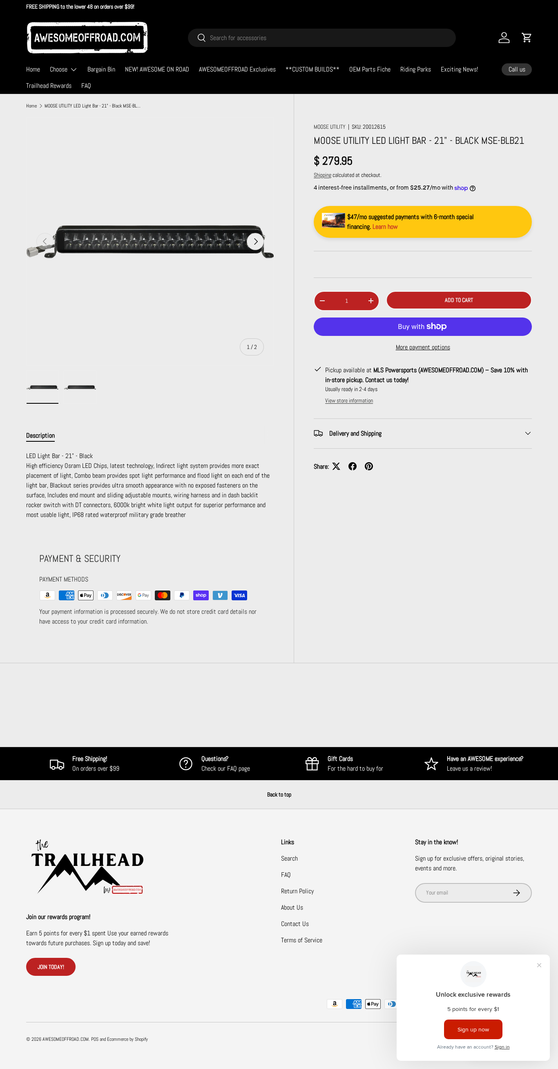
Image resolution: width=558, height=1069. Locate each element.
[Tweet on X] (336, 466)
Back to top (279, 794)
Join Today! (51, 967)
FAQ (86, 85)
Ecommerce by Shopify (127, 1039)
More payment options (423, 346)
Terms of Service (301, 940)
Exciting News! (459, 69)
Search (289, 858)
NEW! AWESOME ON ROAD (157, 69)
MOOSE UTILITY (330, 126)
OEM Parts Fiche (370, 69)
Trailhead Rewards (48, 85)
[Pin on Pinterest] (369, 466)
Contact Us (295, 923)
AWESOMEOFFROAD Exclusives (237, 69)
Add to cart (459, 300)
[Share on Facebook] (352, 466)
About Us (292, 907)
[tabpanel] (150, 485)
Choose (58, 69)
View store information (349, 400)
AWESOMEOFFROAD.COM (65, 1039)
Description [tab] (40, 435)
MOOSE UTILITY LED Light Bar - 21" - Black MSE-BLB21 (94, 105)
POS (94, 1039)
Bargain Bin (101, 69)
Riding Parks (415, 69)
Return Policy (297, 891)
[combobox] (322, 38)
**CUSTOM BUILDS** (312, 69)
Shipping (322, 175)
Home (33, 69)
